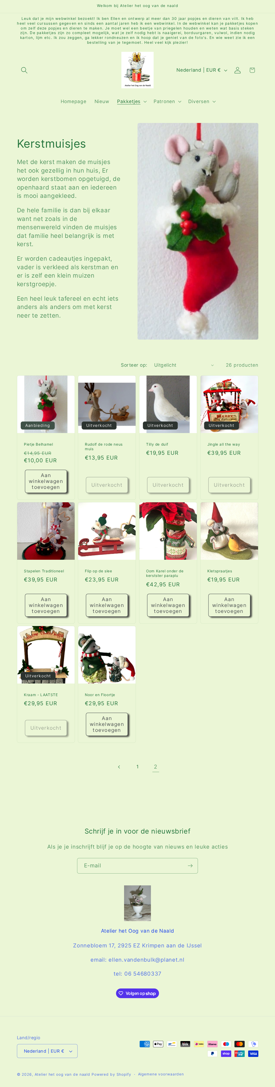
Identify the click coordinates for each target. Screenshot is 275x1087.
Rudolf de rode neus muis (104, 446)
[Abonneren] (190, 866)
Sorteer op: (134, 365)
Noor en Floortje (100, 695)
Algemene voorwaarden (161, 1074)
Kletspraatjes (219, 571)
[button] (24, 70)
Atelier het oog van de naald (63, 1074)
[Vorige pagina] (119, 766)
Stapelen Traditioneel (44, 571)
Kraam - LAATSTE (41, 695)
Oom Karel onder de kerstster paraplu (164, 573)
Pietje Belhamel (38, 444)
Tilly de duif (157, 444)
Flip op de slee (98, 571)
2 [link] (155, 767)
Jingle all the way (223, 444)
